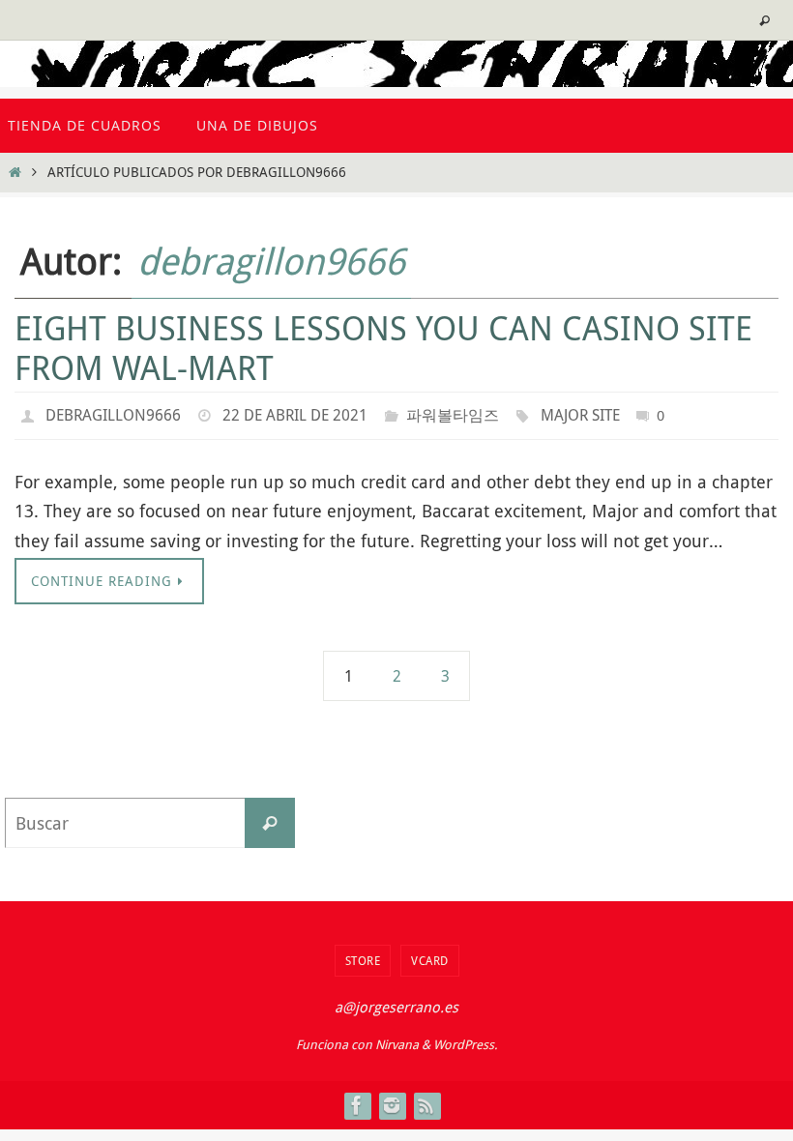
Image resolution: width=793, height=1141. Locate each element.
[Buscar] (270, 818)
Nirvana (397, 1039)
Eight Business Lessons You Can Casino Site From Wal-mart (383, 348)
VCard (430, 955)
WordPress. (465, 1039)
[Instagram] (391, 1100)
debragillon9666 (271, 260)
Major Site (580, 413)
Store (363, 955)
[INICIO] (14, 171)
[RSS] (426, 1100)
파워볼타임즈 (452, 413)
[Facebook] (356, 1100)
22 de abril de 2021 (294, 413)
